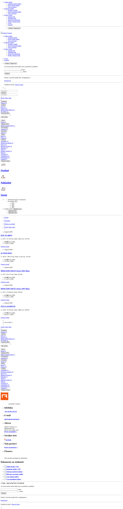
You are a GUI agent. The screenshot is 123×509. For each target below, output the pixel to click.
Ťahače (4, 103)
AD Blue (4, 154)
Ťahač (3, 133)
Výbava (3, 139)
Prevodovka (4, 127)
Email (23, 70)
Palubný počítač (6, 151)
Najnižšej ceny (12, 211)
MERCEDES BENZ (8, 110)
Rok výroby (4, 117)
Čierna (3, 138)
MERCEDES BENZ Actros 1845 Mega (15, 271)
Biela (3, 136)
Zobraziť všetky (5, 161)
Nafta (3, 122)
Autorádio (4, 141)
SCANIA (4, 111)
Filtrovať (3, 93)
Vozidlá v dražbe (12, 10)
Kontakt (10, 25)
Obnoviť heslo (19, 84)
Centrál (4, 159)
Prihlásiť (7, 73)
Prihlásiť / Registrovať (14, 28)
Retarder (4, 148)
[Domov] (6, 33)
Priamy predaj (8, 15)
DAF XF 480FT (6, 235)
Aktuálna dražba (12, 37)
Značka (3, 105)
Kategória (3, 101)
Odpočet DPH (5, 124)
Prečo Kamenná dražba (14, 12)
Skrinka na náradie (7, 143)
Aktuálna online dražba (14, 4)
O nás (9, 23)
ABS (3, 149)
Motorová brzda (6, 146)
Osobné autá (11, 17)
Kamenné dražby (9, 8)
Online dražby (8, 2)
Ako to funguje (12, 7)
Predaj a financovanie (14, 21)
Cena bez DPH (5, 113)
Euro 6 (4, 144)
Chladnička (5, 156)
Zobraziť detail (5, 246)
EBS (3, 153)
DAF (3, 106)
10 (13, 203)
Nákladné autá (12, 18)
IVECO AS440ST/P (8, 306)
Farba (2, 134)
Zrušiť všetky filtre (6, 98)
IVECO (4, 108)
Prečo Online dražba (14, 5)
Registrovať (7, 80)
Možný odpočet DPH (8, 126)
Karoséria (3, 131)
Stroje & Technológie (14, 20)
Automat (4, 129)
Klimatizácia (5, 157)
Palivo (3, 120)
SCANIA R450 (6, 253)
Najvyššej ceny (13, 212)
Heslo (24, 71)
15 (13, 205)
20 (13, 207)
